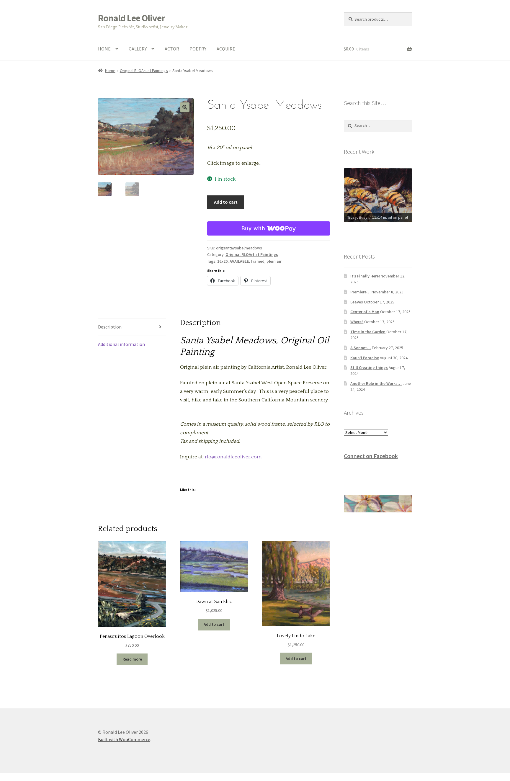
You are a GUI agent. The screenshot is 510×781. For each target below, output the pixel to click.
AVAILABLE (239, 261)
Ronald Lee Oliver (131, 18)
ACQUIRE (226, 49)
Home (110, 70)
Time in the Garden (367, 331)
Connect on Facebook (371, 456)
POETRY (197, 49)
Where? (356, 321)
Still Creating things (369, 367)
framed (257, 261)
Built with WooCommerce (124, 739)
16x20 (222, 261)
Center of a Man (364, 311)
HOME (104, 49)
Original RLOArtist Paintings (144, 70)
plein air (274, 261)
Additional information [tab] (121, 344)
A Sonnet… (360, 347)
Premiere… (360, 292)
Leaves (356, 302)
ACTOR (172, 49)
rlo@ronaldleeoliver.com (233, 457)
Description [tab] (110, 327)
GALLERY (138, 49)
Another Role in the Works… (376, 383)
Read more (132, 659)
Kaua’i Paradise (364, 357)
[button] (184, 107)
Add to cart (226, 202)
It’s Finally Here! (365, 276)
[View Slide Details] (378, 195)
